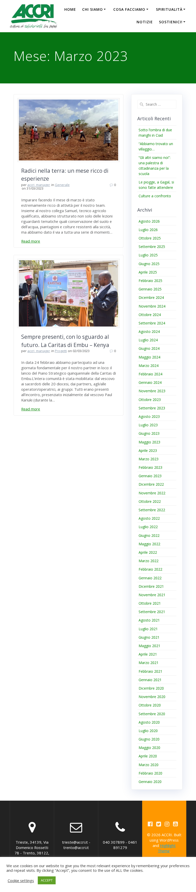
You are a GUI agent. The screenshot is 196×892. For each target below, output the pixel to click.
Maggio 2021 (149, 645)
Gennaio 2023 (150, 475)
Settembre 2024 (152, 323)
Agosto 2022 (149, 518)
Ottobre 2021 (150, 603)
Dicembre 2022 (151, 484)
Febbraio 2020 (150, 773)
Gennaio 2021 (150, 679)
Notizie (145, 21)
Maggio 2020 (149, 747)
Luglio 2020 (148, 730)
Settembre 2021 (152, 611)
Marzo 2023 (148, 458)
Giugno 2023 (149, 433)
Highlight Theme (167, 848)
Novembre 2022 (152, 493)
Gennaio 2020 (150, 781)
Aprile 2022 (148, 552)
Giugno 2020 (149, 739)
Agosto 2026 (149, 221)
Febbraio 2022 (150, 569)
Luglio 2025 (148, 255)
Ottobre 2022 (150, 501)
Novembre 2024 (152, 306)
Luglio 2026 (148, 229)
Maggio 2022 (149, 543)
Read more (30, 241)
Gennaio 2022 (150, 577)
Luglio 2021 (148, 628)
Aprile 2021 (148, 654)
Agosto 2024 (149, 331)
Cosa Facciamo (129, 9)
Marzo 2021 (148, 662)
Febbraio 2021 (150, 671)
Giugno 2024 (149, 348)
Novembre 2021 (152, 594)
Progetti (61, 351)
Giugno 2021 (149, 637)
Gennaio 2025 (150, 289)
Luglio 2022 (148, 526)
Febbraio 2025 (150, 280)
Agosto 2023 (149, 416)
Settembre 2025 (152, 246)
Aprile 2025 (148, 272)
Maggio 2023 (149, 442)
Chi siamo (92, 9)
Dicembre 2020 (151, 688)
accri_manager (38, 184)
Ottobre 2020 (150, 705)
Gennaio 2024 (150, 382)
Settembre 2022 (152, 509)
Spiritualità (169, 9)
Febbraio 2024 (150, 374)
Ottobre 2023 (150, 399)
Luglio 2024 (148, 340)
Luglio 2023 (148, 424)
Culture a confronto (155, 195)
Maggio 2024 (149, 357)
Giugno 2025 (149, 263)
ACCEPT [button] (47, 880)
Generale (62, 184)
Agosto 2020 (149, 722)
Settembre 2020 (152, 713)
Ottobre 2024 (150, 314)
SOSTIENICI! (170, 21)
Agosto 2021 (149, 620)
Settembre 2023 (152, 408)
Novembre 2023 (152, 390)
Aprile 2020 (148, 756)
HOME (70, 9)
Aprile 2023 (148, 450)
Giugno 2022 (149, 535)
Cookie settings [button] (21, 880)
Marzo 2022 (148, 560)
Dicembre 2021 (151, 586)
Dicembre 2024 (151, 297)
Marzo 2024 (148, 365)
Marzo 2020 (148, 764)
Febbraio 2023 (150, 467)
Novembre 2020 (152, 696)
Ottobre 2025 (150, 238)
